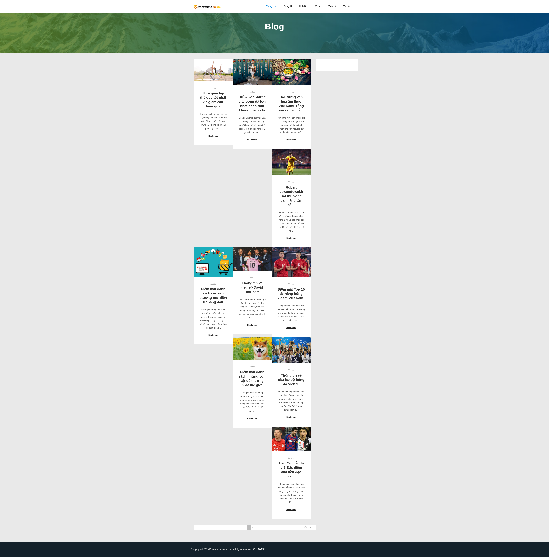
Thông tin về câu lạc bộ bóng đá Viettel (291, 380)
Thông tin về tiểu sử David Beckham (252, 287)
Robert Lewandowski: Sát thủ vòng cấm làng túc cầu (291, 196)
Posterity (260, 549)
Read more (213, 136)
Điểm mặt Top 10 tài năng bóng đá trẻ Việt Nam (291, 294)
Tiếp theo (308, 527)
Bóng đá (291, 182)
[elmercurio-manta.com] (207, 6)
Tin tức (213, 88)
